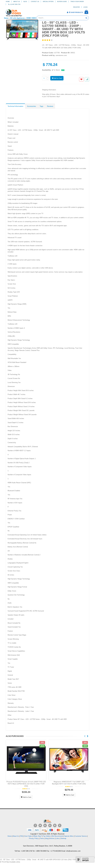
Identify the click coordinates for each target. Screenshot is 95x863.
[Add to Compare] (87, 79)
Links (57, 838)
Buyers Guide (62, 1)
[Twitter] (40, 825)
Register (76, 7)
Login (85, 7)
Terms (42, 838)
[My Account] (67, 12)
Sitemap (63, 838)
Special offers (68, 836)
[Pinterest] (55, 825)
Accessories (31, 106)
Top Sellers (47, 836)
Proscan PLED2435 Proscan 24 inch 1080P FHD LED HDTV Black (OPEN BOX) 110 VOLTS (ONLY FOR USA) (26, 784)
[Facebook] (35, 825)
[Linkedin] (45, 825)
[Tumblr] (59, 825)
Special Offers (48, 1)
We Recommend (57, 836)
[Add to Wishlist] (81, 79)
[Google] (50, 825)
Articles (51, 838)
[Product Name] (26, 760)
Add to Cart (57, 78)
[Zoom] (36, 38)
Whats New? (37, 836)
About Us (16, 1)
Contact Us (35, 1)
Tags (41, 106)
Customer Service (81, 836)
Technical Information (15, 106)
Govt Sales (28, 836)
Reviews (50, 106)
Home (8, 1)
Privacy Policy (34, 838)
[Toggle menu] (24, 11)
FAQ (21, 836)
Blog (25, 1)
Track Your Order (77, 1)
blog (46, 838)
